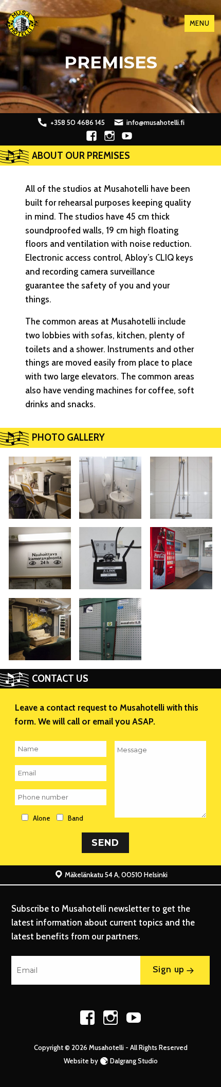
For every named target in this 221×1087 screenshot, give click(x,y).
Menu (199, 23)
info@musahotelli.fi (155, 122)
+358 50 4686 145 (77, 122)
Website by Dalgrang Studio (111, 1061)
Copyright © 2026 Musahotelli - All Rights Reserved (111, 1047)
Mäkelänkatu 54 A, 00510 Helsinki (116, 875)
